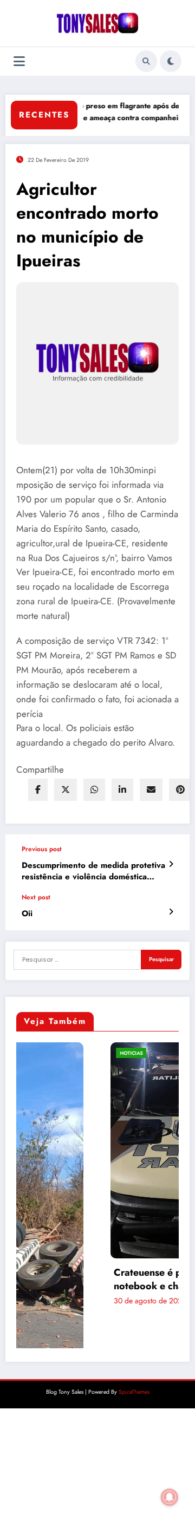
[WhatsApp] (94, 790)
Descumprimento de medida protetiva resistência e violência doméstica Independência (93, 871)
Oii (27, 913)
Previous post (42, 849)
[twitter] (65, 790)
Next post (36, 897)
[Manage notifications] (169, 1497)
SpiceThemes (134, 1358)
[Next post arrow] (170, 911)
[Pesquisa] (146, 61)
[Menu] (19, 61)
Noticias (52, 1052)
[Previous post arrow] (170, 864)
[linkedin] (122, 790)
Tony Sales (131, 1301)
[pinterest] (180, 790)
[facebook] (38, 790)
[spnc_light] (170, 61)
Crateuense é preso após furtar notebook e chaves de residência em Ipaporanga (109, 1279)
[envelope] (151, 790)
